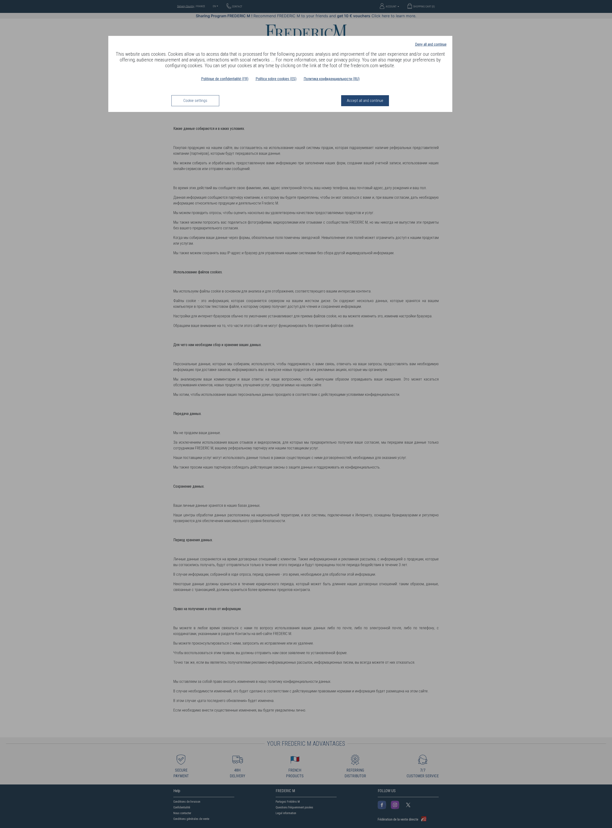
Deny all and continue (431, 44)
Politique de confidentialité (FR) (224, 79)
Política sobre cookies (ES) (276, 79)
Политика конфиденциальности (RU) (332, 79)
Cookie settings (195, 100)
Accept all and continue (365, 100)
